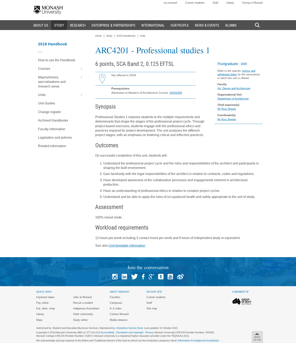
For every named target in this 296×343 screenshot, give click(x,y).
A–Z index (116, 308)
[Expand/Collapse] (80, 68)
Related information (52, 146)
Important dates (45, 297)
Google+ (151, 276)
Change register (49, 112)
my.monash (170, 2)
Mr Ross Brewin (226, 108)
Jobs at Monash (82, 297)
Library (230, 2)
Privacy (149, 332)
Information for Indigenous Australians (198, 340)
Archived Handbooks (53, 120)
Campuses (116, 302)
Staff (215, 2)
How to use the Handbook (56, 60)
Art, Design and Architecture (233, 88)
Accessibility (107, 332)
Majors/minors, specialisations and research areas (52, 82)
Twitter (134, 276)
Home (98, 35)
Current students (195, 2)
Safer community (83, 314)
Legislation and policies (55, 137)
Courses (44, 68)
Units (42, 95)
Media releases (118, 319)
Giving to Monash (252, 2)
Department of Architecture (233, 98)
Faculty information (51, 129)
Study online (80, 319)
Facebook (143, 276)
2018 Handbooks (126, 35)
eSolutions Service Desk (129, 328)
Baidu (180, 276)
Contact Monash (119, 314)
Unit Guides (46, 103)
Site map (151, 308)
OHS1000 (176, 92)
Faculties (115, 297)
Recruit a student (83, 302)
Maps (39, 319)
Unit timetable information (127, 245)
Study (109, 35)
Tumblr (161, 276)
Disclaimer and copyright (129, 332)
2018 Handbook (52, 44)
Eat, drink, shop (45, 308)
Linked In (124, 276)
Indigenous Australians (86, 308)
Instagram (115, 276)
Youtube (170, 276)
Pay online (42, 302)
